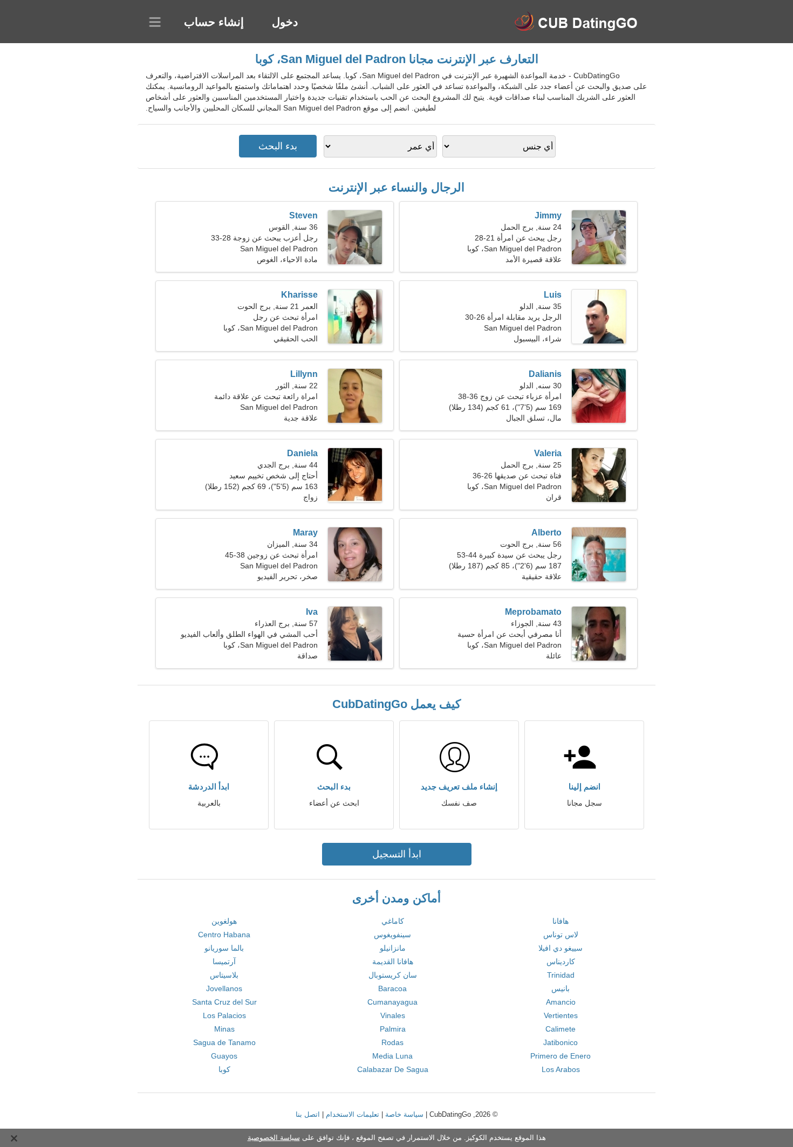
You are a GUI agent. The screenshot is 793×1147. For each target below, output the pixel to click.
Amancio (561, 1002)
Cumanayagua (392, 1002)
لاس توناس (560, 934)
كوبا (224, 1069)
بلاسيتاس (224, 975)
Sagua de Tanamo (224, 1042)
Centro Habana (224, 934)
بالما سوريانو (224, 948)
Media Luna (392, 1056)
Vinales (392, 1015)
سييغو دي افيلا (560, 948)
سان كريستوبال (392, 975)
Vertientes (561, 1015)
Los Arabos (561, 1069)
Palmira (393, 1029)
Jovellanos (224, 988)
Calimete (560, 1029)
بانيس (560, 988)
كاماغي (392, 921)
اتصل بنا (308, 1114)
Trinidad (561, 975)
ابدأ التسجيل (396, 854)
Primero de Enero (560, 1056)
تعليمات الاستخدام (352, 1114)
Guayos (224, 1056)
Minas (224, 1029)
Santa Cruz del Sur (224, 1002)
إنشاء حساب (214, 22)
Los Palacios (224, 1015)
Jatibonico (560, 1042)
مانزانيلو (393, 948)
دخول (285, 22)
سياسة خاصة (404, 1114)
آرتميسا (224, 961)
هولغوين (224, 921)
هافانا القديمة (392, 961)
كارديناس (560, 961)
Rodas (392, 1042)
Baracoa (392, 988)
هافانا (560, 921)
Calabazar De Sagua (392, 1069)
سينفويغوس (392, 934)
